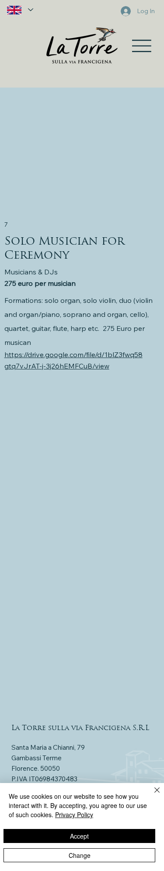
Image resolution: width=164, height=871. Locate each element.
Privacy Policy (74, 814)
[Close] (151, 795)
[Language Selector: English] (19, 10)
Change (80, 855)
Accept (79, 836)
